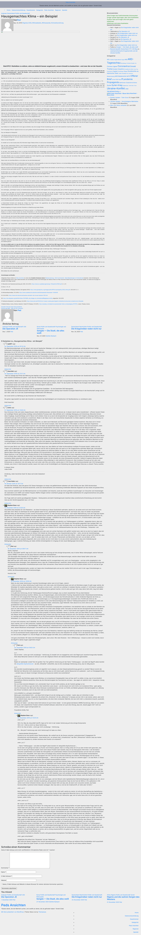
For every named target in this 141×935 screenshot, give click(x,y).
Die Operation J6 (10, 329)
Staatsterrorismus (131, 82)
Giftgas (125, 71)
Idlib (138, 71)
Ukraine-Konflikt (116, 88)
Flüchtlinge (120, 71)
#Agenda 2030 (26, 23)
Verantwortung (113, 91)
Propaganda (113, 82)
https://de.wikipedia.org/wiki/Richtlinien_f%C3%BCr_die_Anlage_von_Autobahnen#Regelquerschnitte (27, 298)
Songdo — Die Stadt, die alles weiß (50, 331)
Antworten (7, 369)
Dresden (114, 69)
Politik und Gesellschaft (22, 13)
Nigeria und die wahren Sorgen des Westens (123, 898)
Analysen (4, 13)
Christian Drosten (130, 63)
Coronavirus (124, 66)
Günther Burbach (51, 336)
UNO (126, 89)
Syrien (109, 85)
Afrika (109, 895)
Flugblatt (115, 71)
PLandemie (127, 79)
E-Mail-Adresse (6, 876)
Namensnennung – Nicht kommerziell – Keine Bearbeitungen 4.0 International (64, 278)
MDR (116, 76)
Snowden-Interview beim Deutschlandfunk (11, 306)
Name (3, 872)
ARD (126, 59)
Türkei (135, 85)
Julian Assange (122, 73)
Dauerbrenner (31, 10)
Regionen (58, 10)
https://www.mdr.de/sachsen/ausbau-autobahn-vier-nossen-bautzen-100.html (28, 295)
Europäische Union (128, 69)
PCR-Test (118, 79)
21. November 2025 (113, 902)
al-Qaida (112, 59)
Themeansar (42, 912)
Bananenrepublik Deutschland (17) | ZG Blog (123, 49)
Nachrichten (83, 326)
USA (24, 326)
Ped (19, 20)
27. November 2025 (42, 902)
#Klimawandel (46, 23)
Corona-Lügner (112, 66)
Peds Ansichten (70, 2)
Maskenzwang (110, 76)
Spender (64, 10)
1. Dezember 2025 (7, 900)
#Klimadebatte (36, 23)
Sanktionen (122, 82)
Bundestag (123, 63)
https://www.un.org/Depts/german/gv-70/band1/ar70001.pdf (47, 284)
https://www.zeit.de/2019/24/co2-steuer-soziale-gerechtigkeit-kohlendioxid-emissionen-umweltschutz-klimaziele (55, 301)
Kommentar (5, 868)
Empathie (121, 69)
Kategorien (39, 10)
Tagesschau (125, 85)
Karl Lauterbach (129, 73)
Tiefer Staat (131, 85)
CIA (135, 63)
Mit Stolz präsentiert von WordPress (12, 912)
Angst (122, 59)
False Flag (136, 69)
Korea (39, 326)
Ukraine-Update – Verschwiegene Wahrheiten (124, 101)
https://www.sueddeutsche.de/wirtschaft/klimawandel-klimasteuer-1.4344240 (38, 292)
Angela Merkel (117, 59)
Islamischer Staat (112, 73)
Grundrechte (132, 71)
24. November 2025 (78, 900)
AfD (108, 59)
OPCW (113, 79)
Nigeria (113, 895)
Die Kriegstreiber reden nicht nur (86, 329)
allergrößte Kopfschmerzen (25, 664)
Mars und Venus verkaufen (118, 105)
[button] (4, 10)
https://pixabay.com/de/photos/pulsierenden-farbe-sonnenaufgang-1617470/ (58, 304)
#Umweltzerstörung (57, 23)
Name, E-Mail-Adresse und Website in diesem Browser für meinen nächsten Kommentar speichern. (33, 884)
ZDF (120, 91)
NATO (128, 76)
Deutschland (11, 13)
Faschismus (109, 71)
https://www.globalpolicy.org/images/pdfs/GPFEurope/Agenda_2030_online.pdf (50, 289)
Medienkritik (122, 76)
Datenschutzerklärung (18, 10)
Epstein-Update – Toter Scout (119, 97)
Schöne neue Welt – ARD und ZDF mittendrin (12, 308)
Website (3, 880)
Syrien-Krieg (117, 85)
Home (8, 10)
